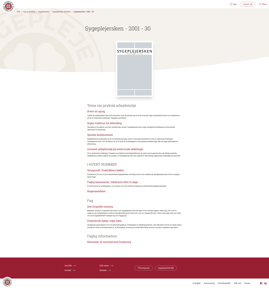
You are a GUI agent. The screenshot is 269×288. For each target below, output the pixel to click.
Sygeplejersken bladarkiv (61, 12)
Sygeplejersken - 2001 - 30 (84, 12)
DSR (18, 12)
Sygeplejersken (43, 12)
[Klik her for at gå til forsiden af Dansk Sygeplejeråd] (116, 4)
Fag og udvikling (29, 12)
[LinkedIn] (265, 283)
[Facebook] (261, 283)
